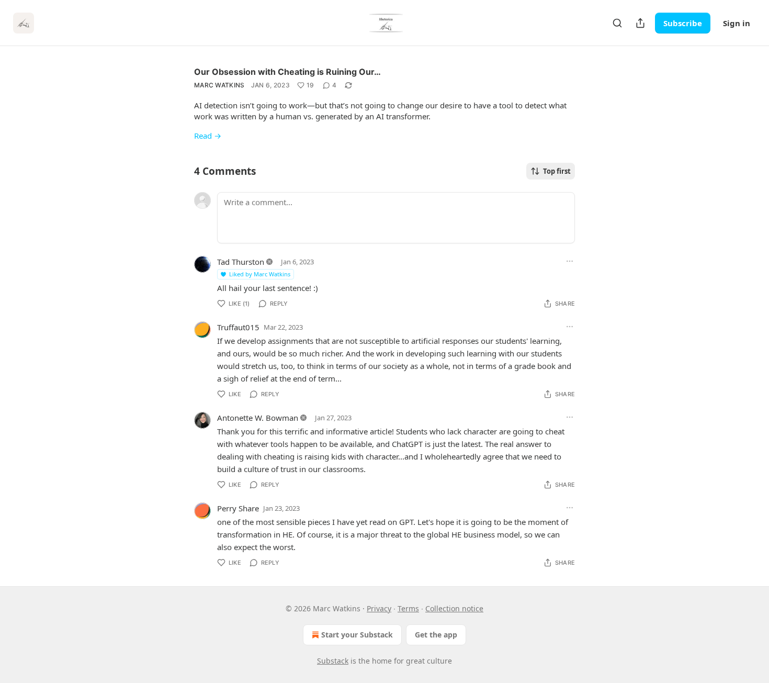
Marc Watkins (219, 85)
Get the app (436, 635)
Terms (408, 608)
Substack (332, 661)
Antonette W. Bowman (257, 417)
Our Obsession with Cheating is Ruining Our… (287, 71)
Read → (207, 135)
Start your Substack (357, 635)
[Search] (617, 23)
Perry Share (238, 508)
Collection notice (454, 608)
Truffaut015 (238, 327)
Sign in (736, 23)
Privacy (379, 608)
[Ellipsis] (569, 261)
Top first (557, 171)
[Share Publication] (640, 23)
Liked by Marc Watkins (259, 274)
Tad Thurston (240, 261)
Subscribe (682, 23)
